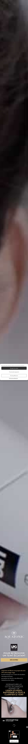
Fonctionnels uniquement (14, 372)
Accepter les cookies (14, 368)
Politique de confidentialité (13, 378)
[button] (27, 727)
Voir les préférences (14, 375)
